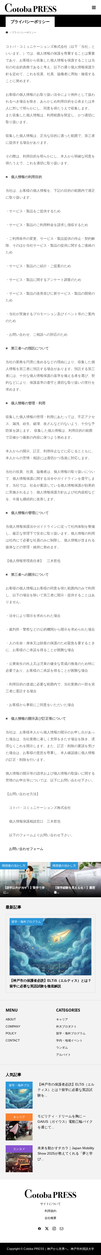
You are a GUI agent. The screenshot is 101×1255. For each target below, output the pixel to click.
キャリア (62, 1019)
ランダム (62, 1047)
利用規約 (50, 1211)
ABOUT (11, 1019)
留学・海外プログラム (71, 1033)
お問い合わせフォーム (24, 849)
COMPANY (13, 1026)
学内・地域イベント (69, 1040)
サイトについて (50, 1204)
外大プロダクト (66, 1026)
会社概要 (50, 1218)
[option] (25, 879)
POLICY (11, 1033)
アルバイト (63, 1054)
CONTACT (13, 1040)
